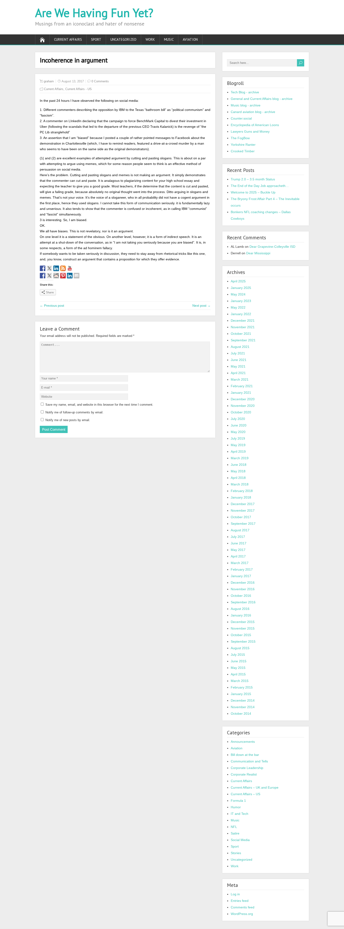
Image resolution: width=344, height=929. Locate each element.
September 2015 (243, 641)
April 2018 (238, 478)
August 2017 (240, 530)
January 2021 (241, 392)
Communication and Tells (249, 761)
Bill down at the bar (245, 755)
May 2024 (238, 294)
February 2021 (242, 386)
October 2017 (241, 517)
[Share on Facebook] (42, 275)
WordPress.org (242, 914)
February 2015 (242, 687)
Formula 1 (238, 800)
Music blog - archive (245, 105)
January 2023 (241, 301)
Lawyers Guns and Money (250, 131)
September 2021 (243, 340)
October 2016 (241, 595)
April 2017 (238, 556)
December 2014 (243, 700)
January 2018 (241, 497)
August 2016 (240, 609)
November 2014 (243, 707)
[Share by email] (76, 275)
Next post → (201, 305)
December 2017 (243, 504)
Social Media (240, 840)
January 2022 (241, 314)
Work (150, 39)
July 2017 (238, 537)
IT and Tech (239, 814)
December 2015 (243, 622)
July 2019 (238, 438)
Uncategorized (123, 39)
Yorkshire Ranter (243, 144)
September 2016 (243, 602)
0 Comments (100, 81)
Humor (236, 807)
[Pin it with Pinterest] (63, 275)
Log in (235, 894)
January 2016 (241, 615)
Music (169, 39)
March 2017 (240, 563)
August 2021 (240, 347)
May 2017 (238, 550)
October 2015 (241, 635)
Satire (235, 833)
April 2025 (238, 281)
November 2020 (243, 406)
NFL (234, 827)
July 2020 (238, 419)
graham (49, 81)
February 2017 (242, 569)
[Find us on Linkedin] (56, 268)
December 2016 (243, 582)
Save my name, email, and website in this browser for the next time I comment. (99, 404)
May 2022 (238, 307)
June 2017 (238, 543)
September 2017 (243, 523)
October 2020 (241, 412)
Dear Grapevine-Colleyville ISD (272, 246)
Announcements (243, 741)
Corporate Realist (244, 774)
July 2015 (238, 654)
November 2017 (243, 510)
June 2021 (238, 360)
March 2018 (240, 484)
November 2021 (243, 327)
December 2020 (243, 399)
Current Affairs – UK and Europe (254, 787)
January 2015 (241, 694)
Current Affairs (68, 39)
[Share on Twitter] (49, 275)
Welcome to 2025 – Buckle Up (253, 192)
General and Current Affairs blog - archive (262, 99)
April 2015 (238, 674)
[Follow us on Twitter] (49, 268)
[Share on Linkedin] (70, 275)
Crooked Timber (243, 151)
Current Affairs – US (245, 794)
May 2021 (238, 366)
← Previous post (52, 305)
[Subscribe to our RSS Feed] (63, 268)
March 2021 (240, 379)
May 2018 (238, 471)
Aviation (190, 39)
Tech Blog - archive (245, 92)
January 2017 (241, 576)
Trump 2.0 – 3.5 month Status (253, 179)
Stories (236, 853)
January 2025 (241, 288)
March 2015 (240, 681)
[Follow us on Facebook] (42, 268)
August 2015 (240, 648)
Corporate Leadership (247, 768)
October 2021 (241, 333)
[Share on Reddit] (56, 275)
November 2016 (243, 589)
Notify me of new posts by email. (67, 420)
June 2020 (238, 425)
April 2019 (238, 451)
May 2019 (238, 445)
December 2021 (243, 320)
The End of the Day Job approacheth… (260, 186)
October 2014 (241, 713)
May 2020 (238, 432)
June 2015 (238, 661)
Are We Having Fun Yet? (94, 12)
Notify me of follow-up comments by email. (74, 412)
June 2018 (238, 464)
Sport (96, 39)
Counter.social (241, 118)
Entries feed (240, 901)
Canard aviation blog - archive (253, 112)
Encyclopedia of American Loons (255, 125)
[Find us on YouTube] (70, 268)
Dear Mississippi (258, 253)
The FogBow (240, 138)
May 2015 (238, 668)
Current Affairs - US (78, 89)
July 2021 (238, 353)
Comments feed (242, 907)
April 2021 (238, 373)
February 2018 (242, 491)
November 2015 (243, 628)
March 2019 (240, 458)
